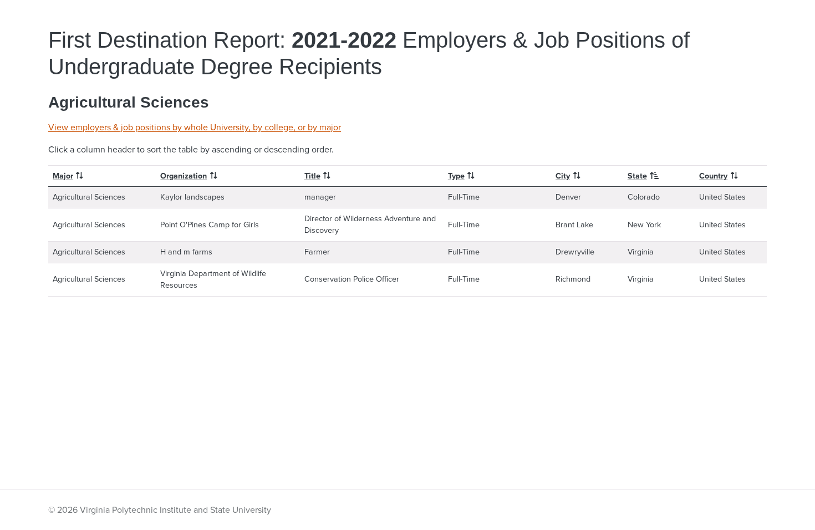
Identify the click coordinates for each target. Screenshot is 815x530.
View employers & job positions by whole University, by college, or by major (194, 127)
